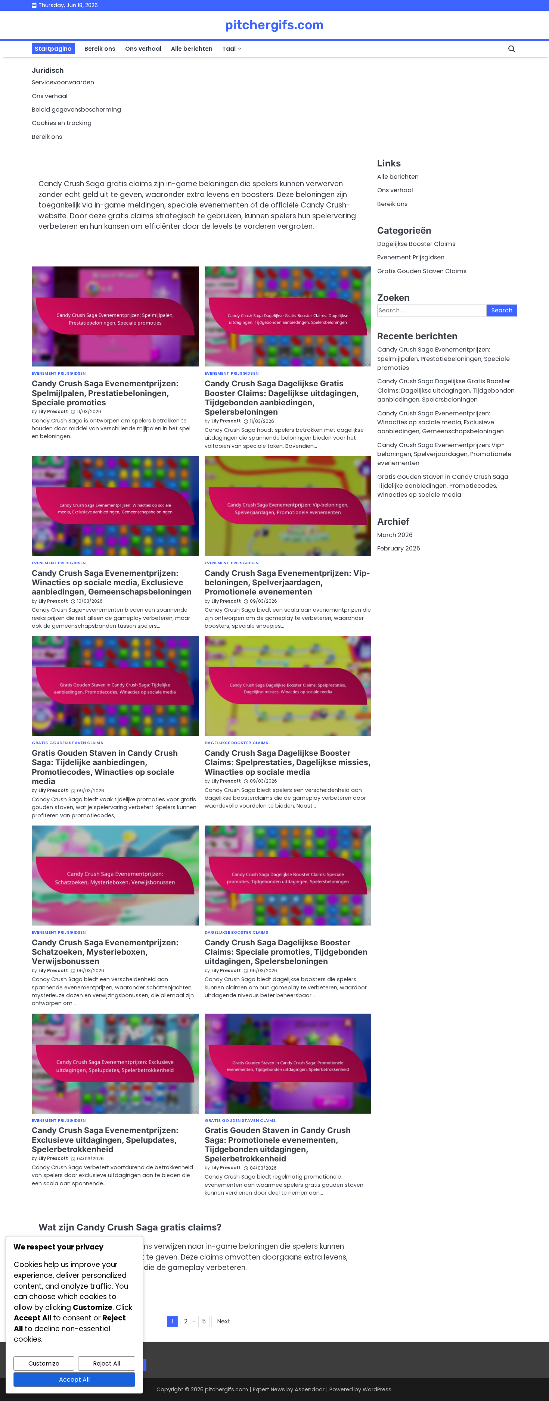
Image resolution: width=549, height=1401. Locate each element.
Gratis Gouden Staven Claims (67, 743)
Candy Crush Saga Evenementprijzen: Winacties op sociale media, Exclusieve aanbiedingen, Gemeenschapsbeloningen (112, 582)
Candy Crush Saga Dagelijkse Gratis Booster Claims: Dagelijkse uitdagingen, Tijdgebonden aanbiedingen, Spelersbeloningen (282, 397)
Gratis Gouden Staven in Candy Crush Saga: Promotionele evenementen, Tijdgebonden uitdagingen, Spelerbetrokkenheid (278, 1144)
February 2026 (398, 548)
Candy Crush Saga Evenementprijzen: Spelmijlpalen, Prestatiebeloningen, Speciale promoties (105, 393)
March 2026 (395, 535)
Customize (43, 1363)
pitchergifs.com (274, 24)
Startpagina (53, 49)
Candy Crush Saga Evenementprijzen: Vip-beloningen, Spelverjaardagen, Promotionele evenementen (287, 582)
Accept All (74, 1379)
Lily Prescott (53, 412)
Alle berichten (192, 49)
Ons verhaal (143, 49)
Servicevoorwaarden (63, 82)
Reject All (106, 1363)
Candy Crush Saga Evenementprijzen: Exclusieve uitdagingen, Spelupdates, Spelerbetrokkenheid (105, 1140)
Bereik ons (99, 49)
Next (223, 1321)
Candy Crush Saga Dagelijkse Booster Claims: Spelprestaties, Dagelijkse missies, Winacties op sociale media (288, 762)
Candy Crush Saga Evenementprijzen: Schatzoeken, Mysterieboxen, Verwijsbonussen (105, 952)
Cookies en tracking (62, 123)
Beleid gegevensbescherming (76, 109)
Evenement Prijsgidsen (59, 374)
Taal (229, 49)
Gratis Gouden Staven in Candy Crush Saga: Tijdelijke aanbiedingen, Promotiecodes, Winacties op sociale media (105, 767)
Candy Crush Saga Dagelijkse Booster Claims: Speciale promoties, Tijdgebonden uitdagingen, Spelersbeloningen (286, 952)
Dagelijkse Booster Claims (237, 743)
